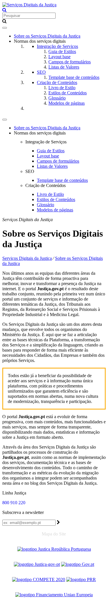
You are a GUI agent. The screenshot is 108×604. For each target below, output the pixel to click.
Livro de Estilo (61, 87)
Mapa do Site (54, 533)
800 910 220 (13, 502)
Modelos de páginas (66, 103)
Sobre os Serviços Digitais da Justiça (47, 36)
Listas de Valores (63, 67)
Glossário (57, 98)
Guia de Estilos (62, 51)
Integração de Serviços (57, 46)
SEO (41, 72)
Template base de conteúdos (73, 77)
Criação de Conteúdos (57, 82)
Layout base (59, 56)
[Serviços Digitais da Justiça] (29, 4)
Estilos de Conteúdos (67, 92)
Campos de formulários (69, 61)
